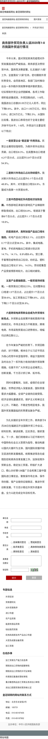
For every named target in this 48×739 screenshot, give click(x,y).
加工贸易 (10, 645)
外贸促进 (10, 596)
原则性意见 (18, 551)
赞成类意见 (35, 542)
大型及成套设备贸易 (15, 640)
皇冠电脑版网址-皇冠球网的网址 (15, 11)
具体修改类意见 (37, 546)
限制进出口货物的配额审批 (18, 665)
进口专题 (10, 613)
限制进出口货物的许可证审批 (19, 671)
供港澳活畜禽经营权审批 (17, 676)
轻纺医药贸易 (12, 629)
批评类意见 (18, 546)
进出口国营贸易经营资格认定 (19, 687)
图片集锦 (37, 19)
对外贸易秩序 (12, 607)
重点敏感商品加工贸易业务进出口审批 (23, 682)
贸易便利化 (11, 602)
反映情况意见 (19, 542)
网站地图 (4, 737)
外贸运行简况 (38, 27)
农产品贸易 (11, 618)
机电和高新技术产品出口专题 (19, 634)
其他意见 (34, 551)
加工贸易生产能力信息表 (17, 660)
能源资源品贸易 (13, 623)
